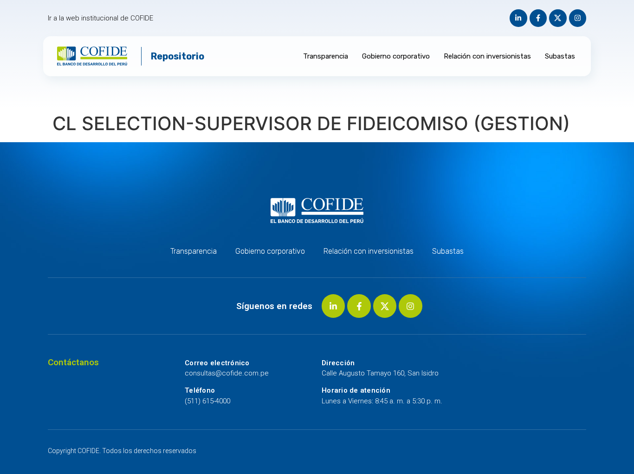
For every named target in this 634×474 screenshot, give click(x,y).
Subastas (560, 56)
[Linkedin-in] (518, 18)
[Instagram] (578, 18)
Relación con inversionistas (487, 56)
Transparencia (325, 56)
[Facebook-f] (538, 18)
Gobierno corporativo (396, 56)
